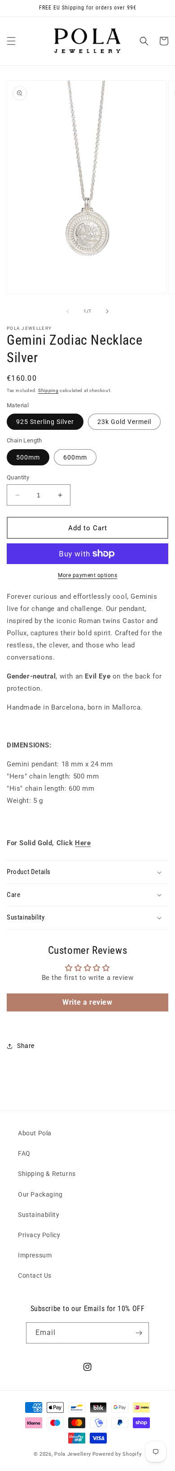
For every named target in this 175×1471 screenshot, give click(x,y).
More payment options (87, 575)
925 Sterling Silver (45, 421)
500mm (28, 457)
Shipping (48, 390)
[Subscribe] (139, 1332)
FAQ (24, 1153)
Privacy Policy (39, 1235)
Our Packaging (40, 1194)
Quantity (18, 477)
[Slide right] (107, 311)
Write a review (87, 1002)
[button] (11, 41)
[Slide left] (68, 311)
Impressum (35, 1255)
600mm (75, 457)
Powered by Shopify (117, 1454)
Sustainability (38, 1214)
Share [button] (26, 1045)
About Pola (35, 1133)
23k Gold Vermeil (124, 421)
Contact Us (35, 1275)
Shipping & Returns (47, 1173)
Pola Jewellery (72, 1454)
